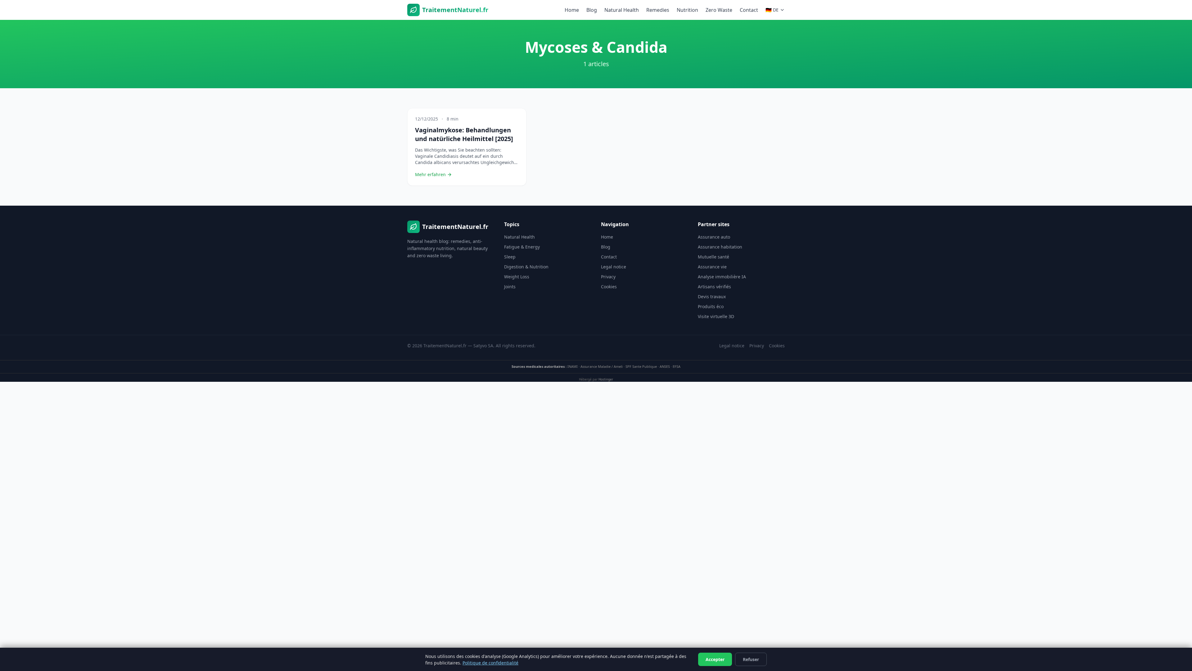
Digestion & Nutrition (526, 267)
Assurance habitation (720, 247)
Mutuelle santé (713, 257)
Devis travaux (712, 296)
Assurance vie (712, 267)
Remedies (657, 10)
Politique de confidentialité (490, 663)
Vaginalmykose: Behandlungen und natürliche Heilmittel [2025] (464, 134)
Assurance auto (714, 237)
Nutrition (687, 10)
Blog (591, 10)
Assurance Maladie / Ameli (601, 366)
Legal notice (613, 267)
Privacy (608, 277)
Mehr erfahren (430, 174)
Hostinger (605, 379)
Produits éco (711, 306)
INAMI (572, 366)
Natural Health (621, 10)
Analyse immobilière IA (722, 277)
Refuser (751, 659)
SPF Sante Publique (641, 366)
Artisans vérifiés (714, 287)
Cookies (609, 287)
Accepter (715, 659)
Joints (510, 287)
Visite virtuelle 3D (716, 316)
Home (572, 10)
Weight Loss (516, 277)
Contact (749, 10)
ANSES (665, 366)
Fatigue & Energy (522, 247)
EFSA (676, 366)
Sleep (510, 257)
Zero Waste (719, 10)
